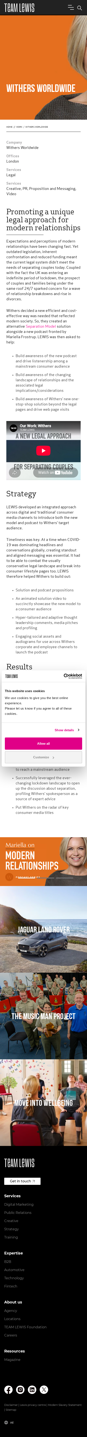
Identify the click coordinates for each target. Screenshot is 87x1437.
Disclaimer (11, 1405)
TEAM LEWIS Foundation (25, 1327)
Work (19, 127)
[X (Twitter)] (44, 1389)
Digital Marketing (19, 1205)
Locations (12, 1319)
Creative (11, 1221)
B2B (7, 1262)
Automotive (14, 1270)
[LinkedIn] (32, 1389)
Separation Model (41, 327)
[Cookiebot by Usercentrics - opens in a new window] (63, 676)
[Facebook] (8, 1389)
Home (9, 127)
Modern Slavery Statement (65, 1405)
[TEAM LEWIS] (19, 7)
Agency (10, 1311)
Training (11, 1237)
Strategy (11, 1229)
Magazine (12, 1360)
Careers (10, 1335)
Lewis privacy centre (33, 1405)
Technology (14, 1278)
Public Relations (17, 1213)
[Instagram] (20, 1389)
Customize (41, 757)
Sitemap (11, 1409)
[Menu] (70, 7)
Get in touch (20, 1181)
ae (12, 1422)
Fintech (10, 1286)
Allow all (43, 743)
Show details (64, 730)
